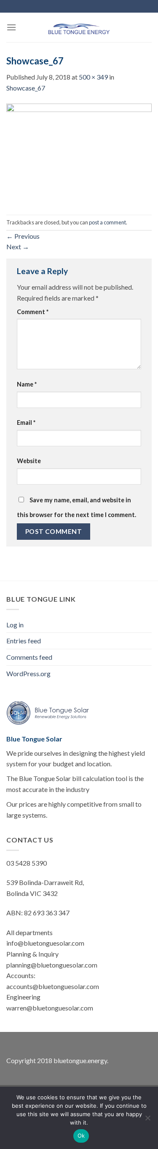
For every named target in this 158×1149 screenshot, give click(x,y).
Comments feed (29, 657)
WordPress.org (28, 673)
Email (26, 422)
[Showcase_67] (79, 153)
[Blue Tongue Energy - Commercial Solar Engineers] (79, 27)
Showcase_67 (25, 88)
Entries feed (23, 641)
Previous (23, 236)
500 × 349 (93, 77)
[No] (147, 1120)
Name (27, 384)
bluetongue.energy (80, 1060)
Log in (15, 625)
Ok (81, 1135)
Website (29, 460)
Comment (32, 311)
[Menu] (11, 27)
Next (17, 247)
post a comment (107, 222)
